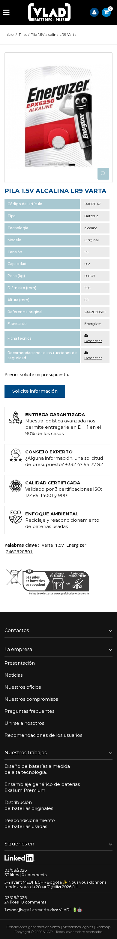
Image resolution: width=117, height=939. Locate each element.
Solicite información (35, 391)
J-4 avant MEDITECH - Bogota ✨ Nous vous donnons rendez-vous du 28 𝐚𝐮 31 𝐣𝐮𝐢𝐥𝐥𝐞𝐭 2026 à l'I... (55, 884)
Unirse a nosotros (24, 723)
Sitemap (103, 927)
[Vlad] (49, 12)
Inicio (9, 34)
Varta (47, 545)
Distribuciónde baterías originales (28, 805)
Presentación (19, 663)
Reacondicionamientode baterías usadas (29, 823)
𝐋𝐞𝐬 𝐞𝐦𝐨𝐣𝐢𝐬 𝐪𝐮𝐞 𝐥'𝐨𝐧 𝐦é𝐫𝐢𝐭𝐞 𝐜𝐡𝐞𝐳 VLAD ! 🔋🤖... (44, 909)
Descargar (93, 340)
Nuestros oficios (22, 687)
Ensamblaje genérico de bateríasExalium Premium (42, 787)
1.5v (59, 545)
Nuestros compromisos (31, 699)
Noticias (13, 675)
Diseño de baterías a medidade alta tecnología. (37, 769)
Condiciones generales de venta (33, 927)
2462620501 (19, 551)
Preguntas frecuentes (29, 711)
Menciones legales (78, 927)
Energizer (76, 545)
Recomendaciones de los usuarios (43, 735)
